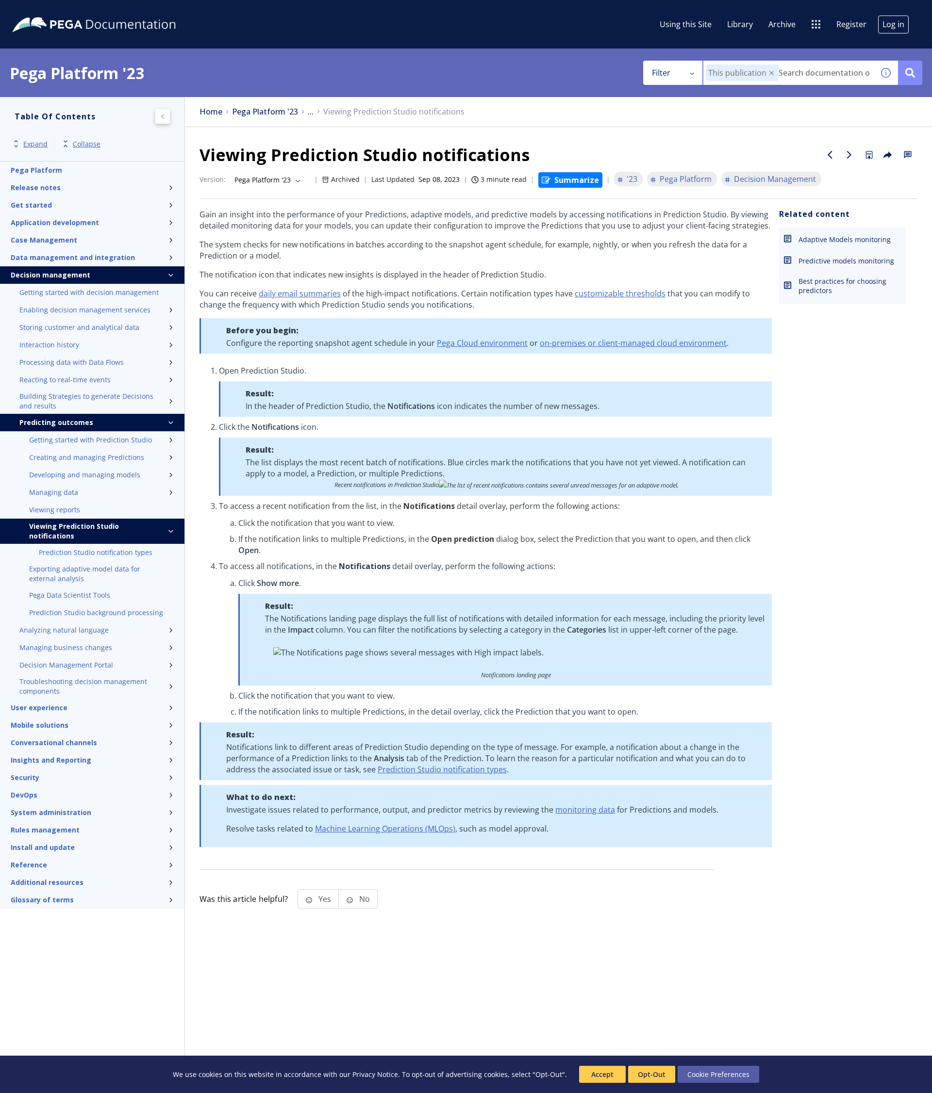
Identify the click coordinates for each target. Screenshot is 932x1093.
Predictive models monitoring (846, 260)
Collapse (86, 143)
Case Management (44, 240)
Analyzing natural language (64, 630)
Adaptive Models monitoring (845, 239)
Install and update (43, 847)
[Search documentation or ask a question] (910, 73)
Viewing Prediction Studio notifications (74, 531)
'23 (632, 179)
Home (211, 112)
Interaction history (49, 344)
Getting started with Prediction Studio (90, 439)
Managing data (53, 492)
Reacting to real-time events (65, 379)
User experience (39, 707)
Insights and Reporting (51, 760)
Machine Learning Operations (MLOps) (385, 828)
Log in (893, 24)
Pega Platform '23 (265, 112)
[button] (771, 73)
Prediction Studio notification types (95, 552)
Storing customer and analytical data (79, 327)
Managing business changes (65, 647)
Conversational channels (54, 742)
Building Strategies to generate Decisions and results (86, 401)
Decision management (50, 274)
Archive (782, 24)
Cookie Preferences (718, 1074)
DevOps (24, 794)
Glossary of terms (42, 899)
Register (851, 24)
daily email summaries (300, 293)
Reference (29, 864)
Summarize (576, 180)
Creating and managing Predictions (86, 457)
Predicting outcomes (56, 422)
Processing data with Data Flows (71, 362)
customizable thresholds (620, 293)
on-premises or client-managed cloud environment (633, 343)
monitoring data (585, 809)
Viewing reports (54, 509)
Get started (31, 205)
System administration (51, 812)
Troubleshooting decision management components (83, 686)
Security (25, 777)
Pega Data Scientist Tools (69, 595)
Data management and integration (73, 257)
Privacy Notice (375, 1074)
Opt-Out (652, 1074)
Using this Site (686, 24)
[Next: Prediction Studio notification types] (849, 154)
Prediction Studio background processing (96, 612)
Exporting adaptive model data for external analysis (84, 573)
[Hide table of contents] (162, 116)
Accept (602, 1074)
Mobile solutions (39, 725)
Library (740, 24)
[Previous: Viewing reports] (830, 154)
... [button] (311, 112)
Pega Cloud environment (482, 343)
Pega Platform (36, 170)
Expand (35, 143)
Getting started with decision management (89, 292)
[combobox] (788, 73)
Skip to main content (43, 11)
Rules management (45, 829)
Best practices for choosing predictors (842, 286)
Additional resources (47, 882)
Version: (213, 179)
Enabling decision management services (84, 309)
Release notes (36, 187)
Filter (661, 72)
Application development (55, 222)
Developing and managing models (84, 474)
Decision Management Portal (66, 664)
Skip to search (117, 11)
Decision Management (775, 179)
